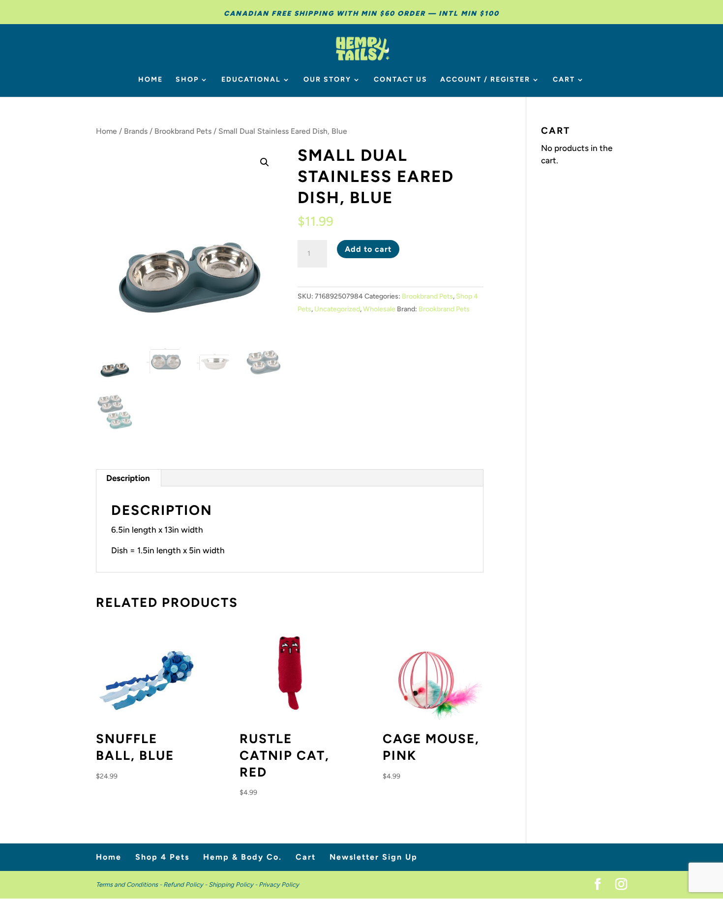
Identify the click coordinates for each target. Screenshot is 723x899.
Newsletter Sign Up (374, 857)
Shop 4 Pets (162, 857)
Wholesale (379, 309)
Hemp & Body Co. (242, 857)
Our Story (327, 80)
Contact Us (400, 80)
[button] (264, 162)
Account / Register (485, 80)
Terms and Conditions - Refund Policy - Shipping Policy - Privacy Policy (197, 884)
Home (150, 80)
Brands (136, 131)
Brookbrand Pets (182, 131)
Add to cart (368, 249)
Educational (251, 80)
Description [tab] (128, 478)
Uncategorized (337, 309)
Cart (564, 80)
